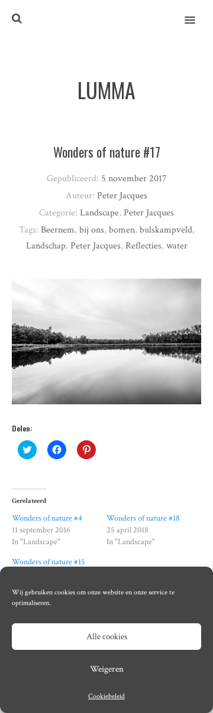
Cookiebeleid (106, 696)
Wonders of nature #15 (48, 562)
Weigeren (107, 669)
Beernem (58, 230)
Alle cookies (106, 636)
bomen (122, 230)
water (177, 246)
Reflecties (143, 246)
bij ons (91, 230)
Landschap (46, 246)
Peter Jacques (149, 213)
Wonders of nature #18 (143, 518)
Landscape (99, 213)
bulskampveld (166, 230)
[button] (196, 12)
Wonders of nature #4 (47, 518)
